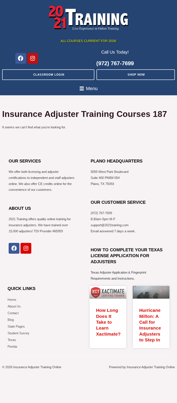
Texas (12, 340)
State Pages (16, 326)
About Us (14, 306)
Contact (13, 313)
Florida (12, 346)
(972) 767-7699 (115, 63)
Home (12, 299)
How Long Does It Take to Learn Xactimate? (108, 322)
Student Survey (18, 333)
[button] (88, 88)
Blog (11, 320)
